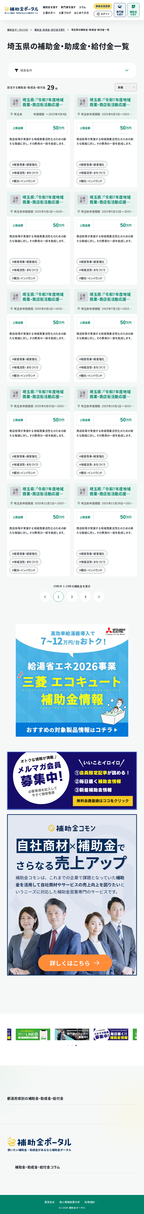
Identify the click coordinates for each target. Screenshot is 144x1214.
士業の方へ (49, 12)
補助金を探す (50, 7)
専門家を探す (68, 7)
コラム (82, 7)
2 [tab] (72, 1045)
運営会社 (49, 1202)
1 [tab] (67, 1045)
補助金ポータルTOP (17, 29)
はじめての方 (81, 12)
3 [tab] (76, 1045)
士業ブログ (65, 12)
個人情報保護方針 (69, 1202)
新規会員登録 (103, 6)
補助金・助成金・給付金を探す (49, 29)
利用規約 (90, 1202)
